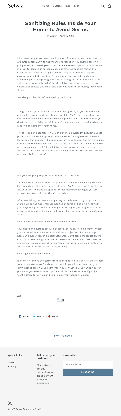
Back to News (62, 336)
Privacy (12, 366)
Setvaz (19, 409)
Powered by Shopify (32, 409)
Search (12, 362)
